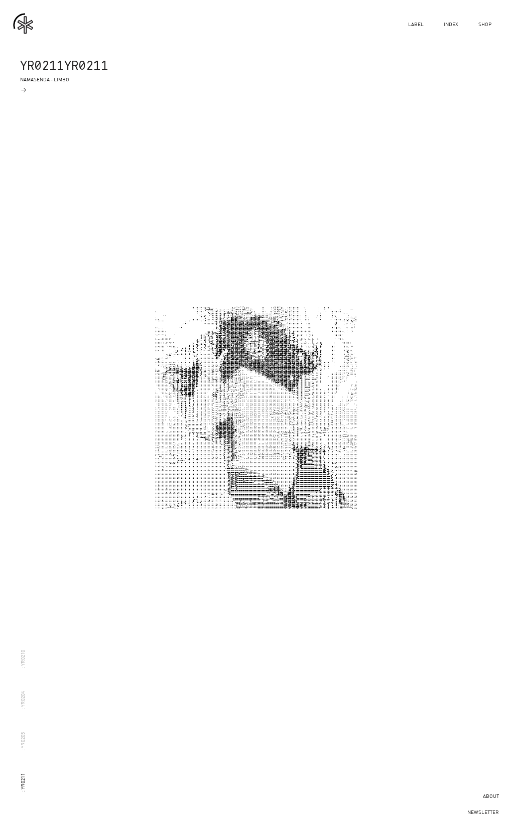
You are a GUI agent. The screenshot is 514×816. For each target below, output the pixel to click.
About (491, 796)
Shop (484, 24)
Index (451, 24)
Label (416, 24)
